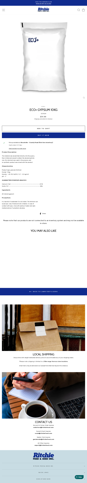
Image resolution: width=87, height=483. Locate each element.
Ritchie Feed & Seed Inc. (43, 466)
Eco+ (43, 106)
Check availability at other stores (17, 148)
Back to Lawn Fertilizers (45, 291)
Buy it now (43, 135)
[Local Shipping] (43, 327)
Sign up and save (43, 479)
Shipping (36, 119)
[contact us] (43, 395)
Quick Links (43, 472)
